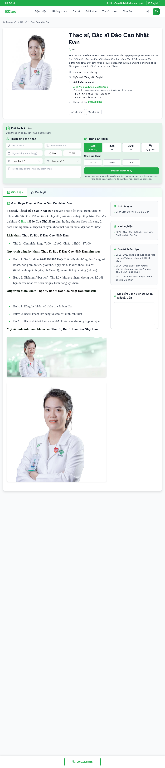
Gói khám (91, 11)
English (154, 3)
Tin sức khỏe (109, 11)
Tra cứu (127, 11)
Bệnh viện (41, 11)
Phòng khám (59, 11)
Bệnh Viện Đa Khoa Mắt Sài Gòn (90, 87)
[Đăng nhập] (147, 11)
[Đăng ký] (156, 11)
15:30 (131, 162)
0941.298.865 (95, 102)
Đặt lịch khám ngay (121, 170)
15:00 (112, 162)
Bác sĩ (76, 11)
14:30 (93, 162)
